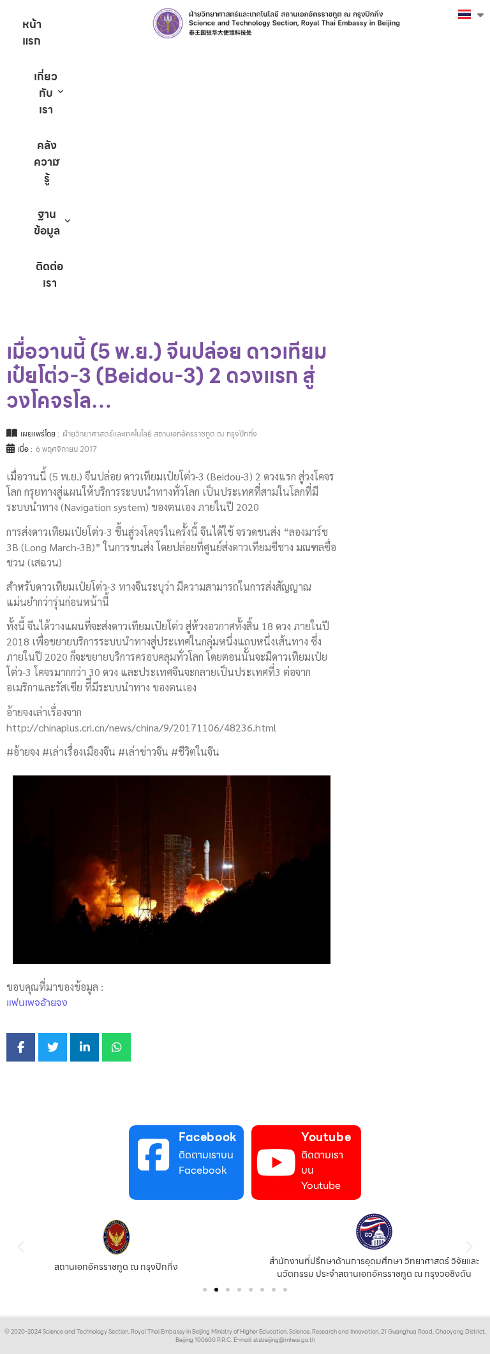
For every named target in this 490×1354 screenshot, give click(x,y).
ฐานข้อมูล (47, 222)
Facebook (208, 1137)
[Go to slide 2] (216, 1290)
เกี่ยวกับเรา (45, 93)
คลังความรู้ (46, 162)
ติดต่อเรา (49, 274)
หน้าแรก (31, 32)
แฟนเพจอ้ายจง (37, 1003)
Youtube (326, 1137)
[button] (21, 1246)
